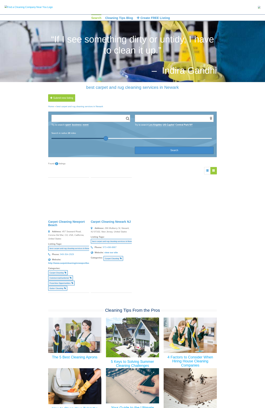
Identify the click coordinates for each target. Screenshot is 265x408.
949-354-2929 (67, 254)
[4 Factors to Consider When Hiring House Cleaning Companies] (190, 335)
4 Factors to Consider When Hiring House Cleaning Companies (190, 361)
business (77, 124)
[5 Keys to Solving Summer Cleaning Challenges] (132, 337)
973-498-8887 (110, 247)
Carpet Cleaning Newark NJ (111, 221)
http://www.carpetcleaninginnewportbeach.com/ (73, 263)
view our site (111, 252)
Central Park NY (184, 124)
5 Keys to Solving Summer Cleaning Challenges (132, 363)
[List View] (207, 170)
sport (68, 124)
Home (51, 106)
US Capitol (168, 124)
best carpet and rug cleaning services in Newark (79, 106)
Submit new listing (63, 98)
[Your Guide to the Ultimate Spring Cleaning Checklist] (132, 386)
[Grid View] (213, 170)
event (85, 124)
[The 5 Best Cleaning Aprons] (74, 335)
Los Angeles (155, 124)
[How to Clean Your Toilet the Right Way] (74, 386)
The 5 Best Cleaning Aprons (74, 357)
